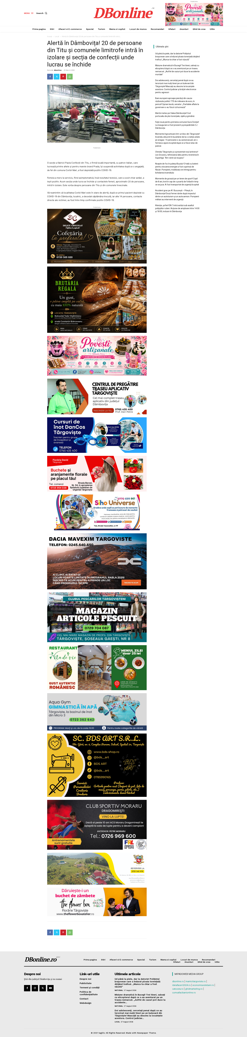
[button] (42, 13)
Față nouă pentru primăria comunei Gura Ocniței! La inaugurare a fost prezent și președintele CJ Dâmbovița (177, 125)
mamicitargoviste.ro (196, 981)
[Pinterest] (63, 76)
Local (57, 36)
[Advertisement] (96, 153)
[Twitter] (56, 76)
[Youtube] (50, 988)
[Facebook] (50, 76)
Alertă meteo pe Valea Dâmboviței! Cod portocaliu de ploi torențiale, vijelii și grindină (174, 114)
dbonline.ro (178, 981)
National (119, 990)
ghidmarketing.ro (194, 988)
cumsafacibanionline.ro (184, 992)
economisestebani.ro (203, 985)
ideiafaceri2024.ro (181, 985)
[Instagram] (35, 988)
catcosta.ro (177, 988)
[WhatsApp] (70, 76)
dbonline (57, 70)
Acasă (49, 36)
